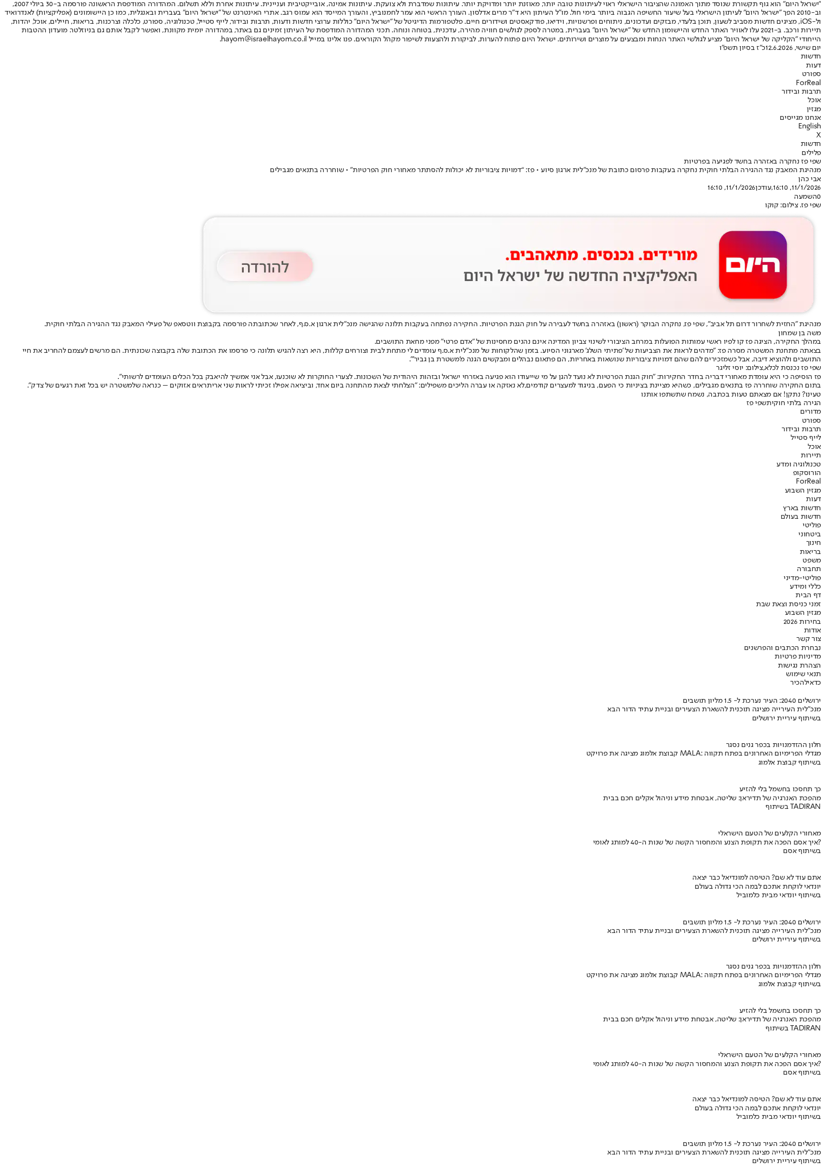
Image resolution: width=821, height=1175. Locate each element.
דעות (813, 65)
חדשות (811, 56)
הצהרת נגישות (799, 666)
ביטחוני (809, 534)
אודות (812, 630)
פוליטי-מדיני (802, 578)
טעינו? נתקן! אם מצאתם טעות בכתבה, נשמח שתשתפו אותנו (731, 394)
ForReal (808, 83)
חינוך (813, 543)
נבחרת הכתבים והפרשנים (782, 648)
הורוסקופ (807, 473)
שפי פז (756, 403)
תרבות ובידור (801, 92)
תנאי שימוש (803, 674)
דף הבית (808, 595)
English (809, 126)
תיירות (811, 455)
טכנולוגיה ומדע (798, 464)
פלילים (811, 153)
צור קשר (808, 639)
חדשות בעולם (801, 517)
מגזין (814, 109)
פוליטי (811, 525)
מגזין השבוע (803, 491)
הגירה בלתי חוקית (793, 403)
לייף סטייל (806, 438)
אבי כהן (809, 179)
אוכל (814, 100)
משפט (811, 560)
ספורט (811, 74)
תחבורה (809, 569)
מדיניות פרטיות (797, 656)
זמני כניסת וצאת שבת (788, 604)
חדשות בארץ (802, 508)
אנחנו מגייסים (800, 118)
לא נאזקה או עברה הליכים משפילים (472, 385)
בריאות (810, 552)
